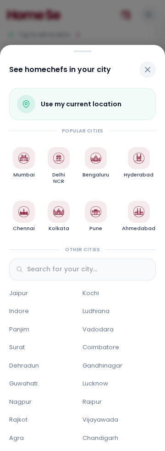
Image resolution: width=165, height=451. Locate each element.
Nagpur (20, 401)
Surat (17, 347)
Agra (16, 438)
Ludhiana (96, 311)
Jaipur (18, 293)
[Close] (147, 69)
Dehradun (24, 365)
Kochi (90, 293)
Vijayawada (100, 419)
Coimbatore (100, 347)
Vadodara (98, 329)
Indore (19, 311)
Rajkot (18, 419)
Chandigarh (100, 438)
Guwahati (23, 383)
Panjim (19, 329)
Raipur (92, 401)
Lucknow (95, 383)
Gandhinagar (102, 365)
